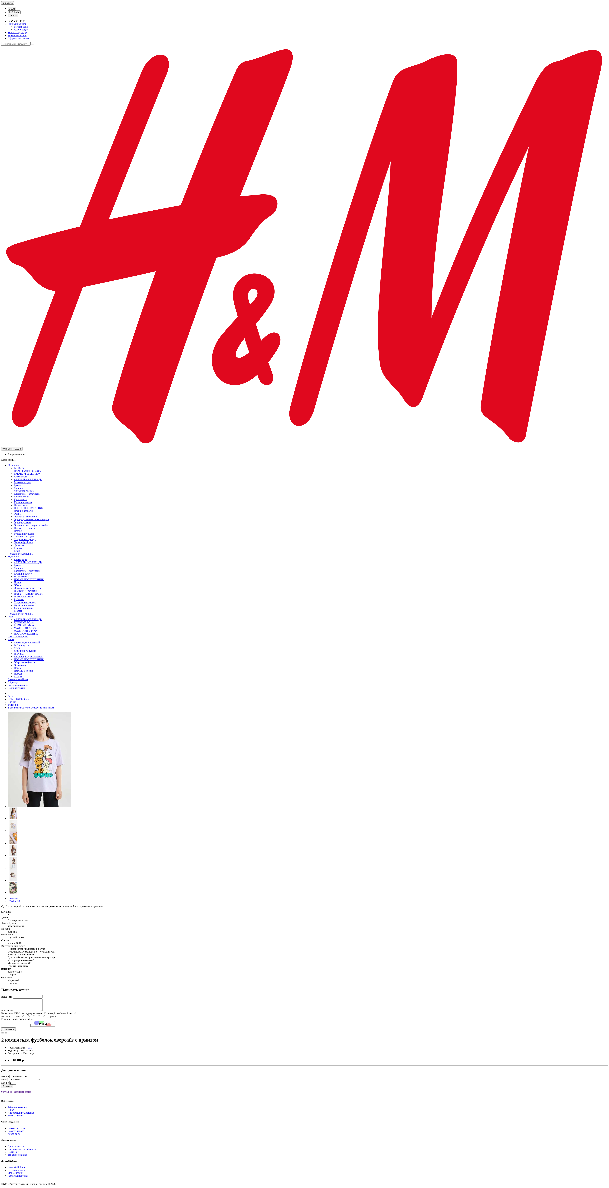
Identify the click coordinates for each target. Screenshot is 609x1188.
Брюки (17, 485)
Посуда (18, 673)
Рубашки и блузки (24, 533)
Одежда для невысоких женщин (31, 519)
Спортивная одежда (25, 539)
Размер (5, 1076)
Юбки (17, 550)
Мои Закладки (15, 1172)
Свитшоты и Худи (24, 536)
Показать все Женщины (20, 553)
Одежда (12, 702)
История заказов (16, 1170)
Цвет (4, 1079)
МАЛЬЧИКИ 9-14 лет (25, 630)
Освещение (20, 665)
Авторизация (21, 29)
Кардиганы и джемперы (27, 493)
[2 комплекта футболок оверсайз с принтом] (39, 806)
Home (11, 639)
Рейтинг (5, 1016)
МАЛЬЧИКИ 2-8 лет (25, 628)
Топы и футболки (23, 542)
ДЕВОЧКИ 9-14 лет (25, 625)
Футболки (13, 704)
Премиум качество (24, 596)
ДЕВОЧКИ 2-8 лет (24, 622)
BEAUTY (19, 468)
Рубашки (19, 599)
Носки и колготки (23, 511)
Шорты (18, 548)
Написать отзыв (22, 1091)
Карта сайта (14, 1133)
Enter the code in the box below (17, 1019)
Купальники (20, 499)
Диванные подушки (25, 650)
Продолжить (8, 1029)
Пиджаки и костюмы (25, 590)
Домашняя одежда (24, 491)
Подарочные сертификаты (22, 1149)
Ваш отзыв (7, 1010)
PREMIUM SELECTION (27, 473)
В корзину (7, 1086)
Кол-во (5, 1082)
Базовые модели (22, 482)
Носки (17, 582)
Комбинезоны (21, 496)
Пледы (17, 668)
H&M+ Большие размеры (27, 471)
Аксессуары (20, 476)
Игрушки (19, 653)
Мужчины (13, 556)
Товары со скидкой (18, 1154)
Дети (10, 616)
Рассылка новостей (18, 1175)
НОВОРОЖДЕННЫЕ (26, 633)
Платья (18, 530)
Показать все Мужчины (20, 613)
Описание (13, 898)
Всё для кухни (21, 645)
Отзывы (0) (14, 901)
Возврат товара (16, 1115)
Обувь (17, 513)
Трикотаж (19, 545)
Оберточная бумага (24, 662)
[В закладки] (2, 1032)
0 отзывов (6, 1091)
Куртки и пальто (23, 502)
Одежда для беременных (27, 516)
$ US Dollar (14, 12)
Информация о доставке (21, 1112)
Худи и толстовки (23, 608)
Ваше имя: (7, 996)
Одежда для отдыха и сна (27, 588)
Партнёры (13, 1152)
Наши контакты (16, 688)
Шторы (18, 676)
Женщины (13, 465)
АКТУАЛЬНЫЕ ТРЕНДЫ (28, 479)
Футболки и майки (24, 605)
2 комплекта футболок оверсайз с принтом (31, 707)
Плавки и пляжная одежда (28, 593)
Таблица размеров (17, 1107)
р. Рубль (13, 15)
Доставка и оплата (18, 685)
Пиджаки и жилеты (24, 528)
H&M (29, 1047)
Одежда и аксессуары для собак (31, 525)
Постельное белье (23, 670)
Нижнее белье (21, 505)
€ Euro (12, 9)
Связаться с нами (17, 1128)
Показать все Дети (18, 636)
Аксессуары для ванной (27, 642)
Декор (17, 648)
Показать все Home (18, 679)
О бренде (13, 682)
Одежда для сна (22, 522)
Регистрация (21, 26)
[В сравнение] (5, 1032)
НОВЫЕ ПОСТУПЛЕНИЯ (29, 508)
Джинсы (18, 488)
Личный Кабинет (17, 1167)
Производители (16, 1146)
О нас (11, 1110)
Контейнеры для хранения (28, 656)
